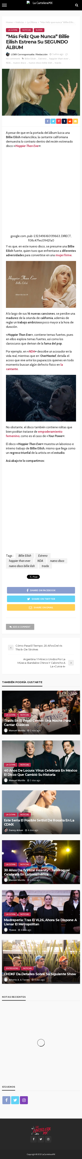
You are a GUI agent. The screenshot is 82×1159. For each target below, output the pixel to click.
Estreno (42, 58)
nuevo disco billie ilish (40, 62)
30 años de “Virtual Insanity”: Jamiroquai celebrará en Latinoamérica (36, 872)
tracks (58, 62)
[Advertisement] (41, 193)
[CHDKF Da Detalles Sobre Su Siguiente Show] (41, 962)
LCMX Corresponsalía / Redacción (29, 54)
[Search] (76, 5)
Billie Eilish (30, 58)
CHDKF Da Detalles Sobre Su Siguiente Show (40, 974)
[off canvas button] (4, 5)
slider (39, 30)
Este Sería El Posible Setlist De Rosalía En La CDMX (39, 822)
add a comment (22, 626)
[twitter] (15, 1100)
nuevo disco (19, 62)
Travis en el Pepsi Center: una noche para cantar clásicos (37, 723)
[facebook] (6, 1100)
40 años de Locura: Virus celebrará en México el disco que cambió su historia (40, 772)
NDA (8, 62)
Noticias (26, 30)
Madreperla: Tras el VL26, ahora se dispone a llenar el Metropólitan (40, 922)
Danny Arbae (16, 830)
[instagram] (24, 1100)
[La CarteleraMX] (41, 1129)
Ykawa (12, 929)
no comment (13, 58)
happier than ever (58, 58)
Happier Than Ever (27, 146)
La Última (12, 30)
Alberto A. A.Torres (19, 979)
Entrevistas (12, 968)
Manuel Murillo (17, 730)
